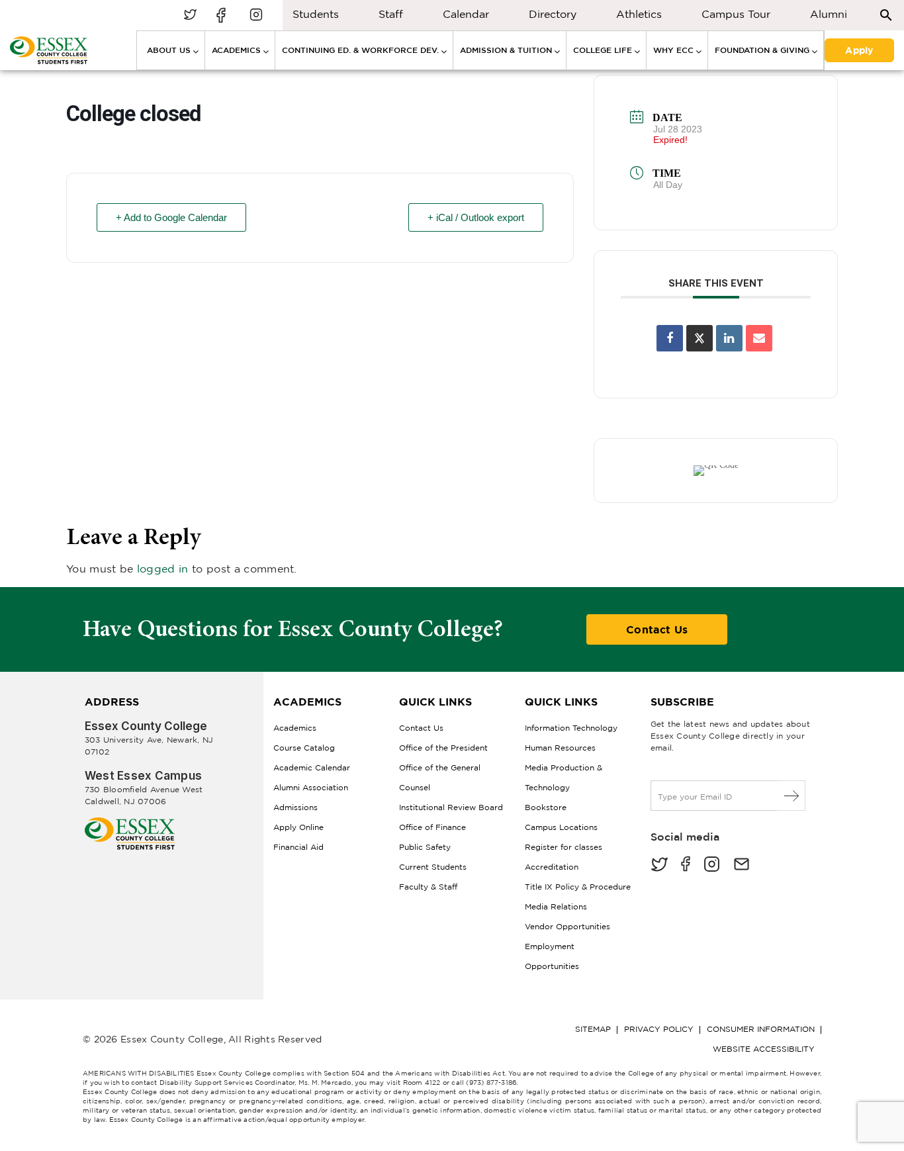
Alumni (828, 14)
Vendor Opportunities (567, 926)
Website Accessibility (764, 1048)
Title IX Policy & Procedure (578, 886)
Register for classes (563, 847)
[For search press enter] (886, 14)
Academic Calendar (311, 767)
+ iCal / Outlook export (476, 217)
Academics (294, 727)
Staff (391, 14)
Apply (859, 50)
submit (791, 795)
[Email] (759, 338)
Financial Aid (298, 847)
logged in (163, 569)
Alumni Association (310, 787)
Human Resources (560, 747)
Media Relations (556, 906)
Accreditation (551, 866)
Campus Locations (561, 827)
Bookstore (545, 807)
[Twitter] (659, 865)
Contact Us (657, 629)
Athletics (639, 14)
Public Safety (425, 847)
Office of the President (443, 747)
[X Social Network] (699, 338)
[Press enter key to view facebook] (223, 15)
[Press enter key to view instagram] (256, 15)
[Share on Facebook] (669, 338)
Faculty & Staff (428, 886)
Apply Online (298, 827)
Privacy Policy (659, 1029)
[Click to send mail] (741, 865)
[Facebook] (685, 865)
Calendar (466, 14)
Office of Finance (432, 827)
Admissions (295, 807)
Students (316, 14)
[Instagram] (711, 865)
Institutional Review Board (451, 807)
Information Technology (571, 727)
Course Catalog (304, 747)
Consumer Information (761, 1029)
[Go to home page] (130, 822)
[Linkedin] (729, 338)
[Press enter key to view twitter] (190, 15)
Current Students (433, 866)
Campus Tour (735, 14)
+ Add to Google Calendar (171, 217)
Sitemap (593, 1029)
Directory (552, 14)
